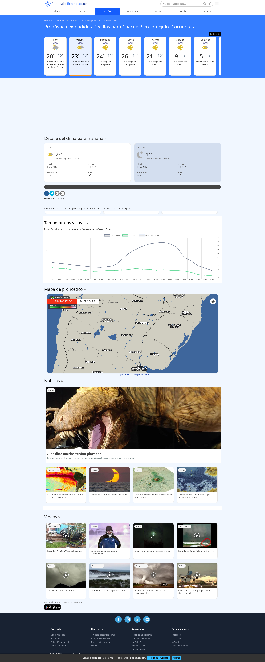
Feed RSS (95, 645)
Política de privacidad (158, 657)
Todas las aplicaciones (141, 634)
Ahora (57, 11)
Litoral (71, 20)
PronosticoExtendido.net (143, 638)
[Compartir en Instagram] (57, 193)
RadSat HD (136, 642)
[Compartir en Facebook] (46, 193)
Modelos (208, 11)
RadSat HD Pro (138, 645)
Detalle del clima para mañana (75, 138)
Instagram (176, 638)
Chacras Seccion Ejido (108, 20)
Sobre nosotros (58, 634)
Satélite (183, 11)
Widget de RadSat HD (101, 638)
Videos (50, 517)
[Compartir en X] (51, 193)
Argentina (61, 20)
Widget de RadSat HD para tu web (132, 374)
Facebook (176, 634)
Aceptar (176, 657)
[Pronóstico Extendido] (66, 4)
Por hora (82, 11)
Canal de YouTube (180, 645)
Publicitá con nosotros (61, 642)
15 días (107, 11)
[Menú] (217, 4)
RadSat (157, 11)
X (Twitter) (176, 642)
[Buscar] (205, 4)
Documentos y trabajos (102, 642)
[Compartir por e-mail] (62, 193)
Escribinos (55, 638)
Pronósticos (49, 20)
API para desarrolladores (103, 634)
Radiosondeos (138, 649)
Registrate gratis (58, 645)
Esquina (92, 20)
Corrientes (81, 20)
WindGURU (132, 11)
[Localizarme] (209, 4)
